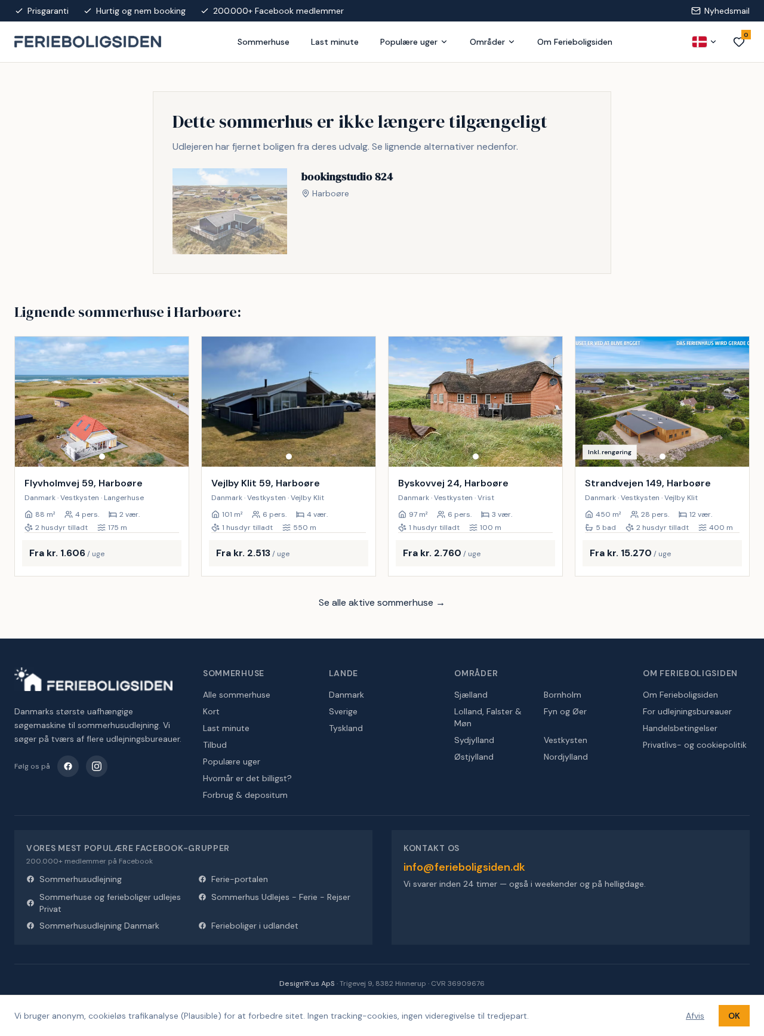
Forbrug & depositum (245, 795)
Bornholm (562, 694)
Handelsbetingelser (680, 728)
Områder (487, 41)
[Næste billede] (174, 401)
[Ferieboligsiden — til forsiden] (93, 679)
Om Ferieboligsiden (574, 41)
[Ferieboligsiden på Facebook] (68, 766)
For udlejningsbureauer (687, 711)
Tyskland (346, 728)
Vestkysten (565, 740)
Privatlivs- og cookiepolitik (695, 744)
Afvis (695, 1015)
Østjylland (474, 756)
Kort (211, 711)
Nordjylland (566, 756)
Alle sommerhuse (236, 694)
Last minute (335, 41)
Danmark (346, 694)
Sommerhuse (263, 41)
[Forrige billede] (29, 401)
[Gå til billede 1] (102, 457)
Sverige (343, 711)
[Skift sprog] (705, 42)
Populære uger (409, 41)
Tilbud (215, 744)
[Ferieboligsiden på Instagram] (96, 766)
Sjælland (471, 694)
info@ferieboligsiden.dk (464, 867)
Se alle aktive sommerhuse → (382, 602)
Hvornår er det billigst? (247, 778)
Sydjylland (474, 740)
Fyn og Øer (565, 711)
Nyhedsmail (727, 10)
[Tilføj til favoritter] (171, 450)
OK (734, 1015)
